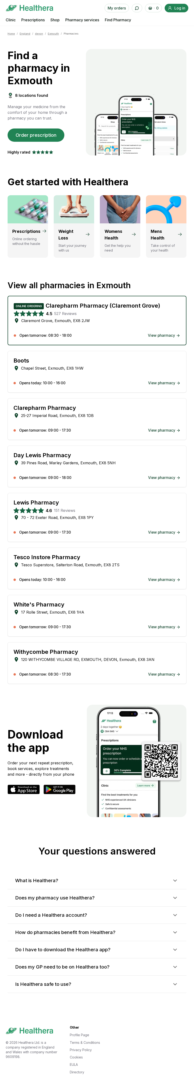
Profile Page (79, 1035)
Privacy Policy (81, 1050)
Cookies (76, 1057)
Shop (55, 20)
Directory (77, 1072)
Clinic (11, 20)
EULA (74, 1064)
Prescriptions (33, 20)
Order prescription (36, 135)
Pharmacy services (82, 20)
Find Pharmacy (118, 20)
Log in (179, 8)
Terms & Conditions (85, 1042)
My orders (117, 8)
